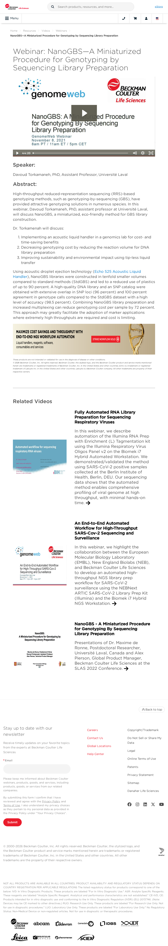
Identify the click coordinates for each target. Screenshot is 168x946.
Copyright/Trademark (143, 730)
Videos (46, 30)
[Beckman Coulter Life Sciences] (17, 6)
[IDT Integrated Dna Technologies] (130, 924)
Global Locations (99, 746)
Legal (131, 750)
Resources (29, 30)
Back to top (153, 709)
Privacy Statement (140, 775)
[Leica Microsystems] (19, 938)
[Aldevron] (64, 924)
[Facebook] (129, 805)
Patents (132, 767)
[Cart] (135, 18)
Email (7, 760)
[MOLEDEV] (42, 938)
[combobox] (91, 7)
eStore (159, 6)
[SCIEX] (86, 938)
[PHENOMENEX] (64, 938)
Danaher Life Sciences (143, 791)
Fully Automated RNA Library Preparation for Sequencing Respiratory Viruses (105, 417)
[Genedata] (86, 925)
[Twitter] (153, 805)
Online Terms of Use (141, 758)
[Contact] (123, 18)
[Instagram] (137, 805)
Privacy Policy (51, 801)
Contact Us (95, 738)
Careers (92, 730)
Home (13, 30)
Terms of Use (11, 805)
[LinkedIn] (145, 805)
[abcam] (42, 924)
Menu (14, 18)
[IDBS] (108, 924)
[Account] (146, 18)
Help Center (95, 754)
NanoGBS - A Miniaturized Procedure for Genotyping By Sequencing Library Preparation (112, 628)
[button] (52, 6)
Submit (12, 822)
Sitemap (133, 783)
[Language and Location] (157, 18)
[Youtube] (161, 805)
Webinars (61, 30)
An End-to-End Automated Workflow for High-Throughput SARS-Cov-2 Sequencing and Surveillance (106, 530)
